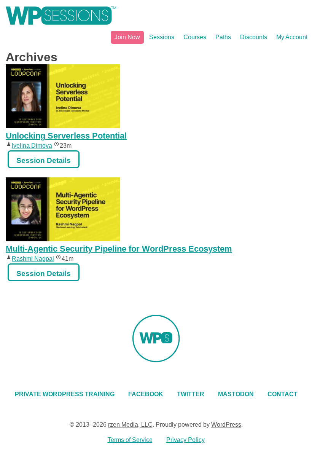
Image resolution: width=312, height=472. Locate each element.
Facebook (145, 394)
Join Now (127, 37)
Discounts (253, 37)
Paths (223, 37)
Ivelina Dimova (32, 145)
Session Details (43, 160)
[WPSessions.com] (61, 15)
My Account (291, 37)
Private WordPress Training (65, 394)
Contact (282, 394)
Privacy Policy (185, 440)
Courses (194, 37)
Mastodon (236, 394)
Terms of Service (130, 440)
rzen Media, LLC (130, 424)
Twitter (190, 394)
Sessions (161, 37)
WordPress (226, 424)
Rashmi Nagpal (33, 258)
